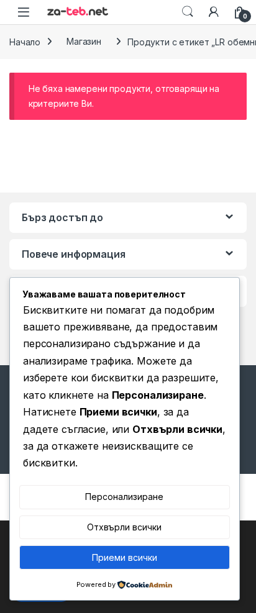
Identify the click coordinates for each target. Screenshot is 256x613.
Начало (24, 41)
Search (187, 12)
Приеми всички (124, 557)
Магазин (83, 41)
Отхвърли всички (124, 527)
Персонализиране (124, 496)
